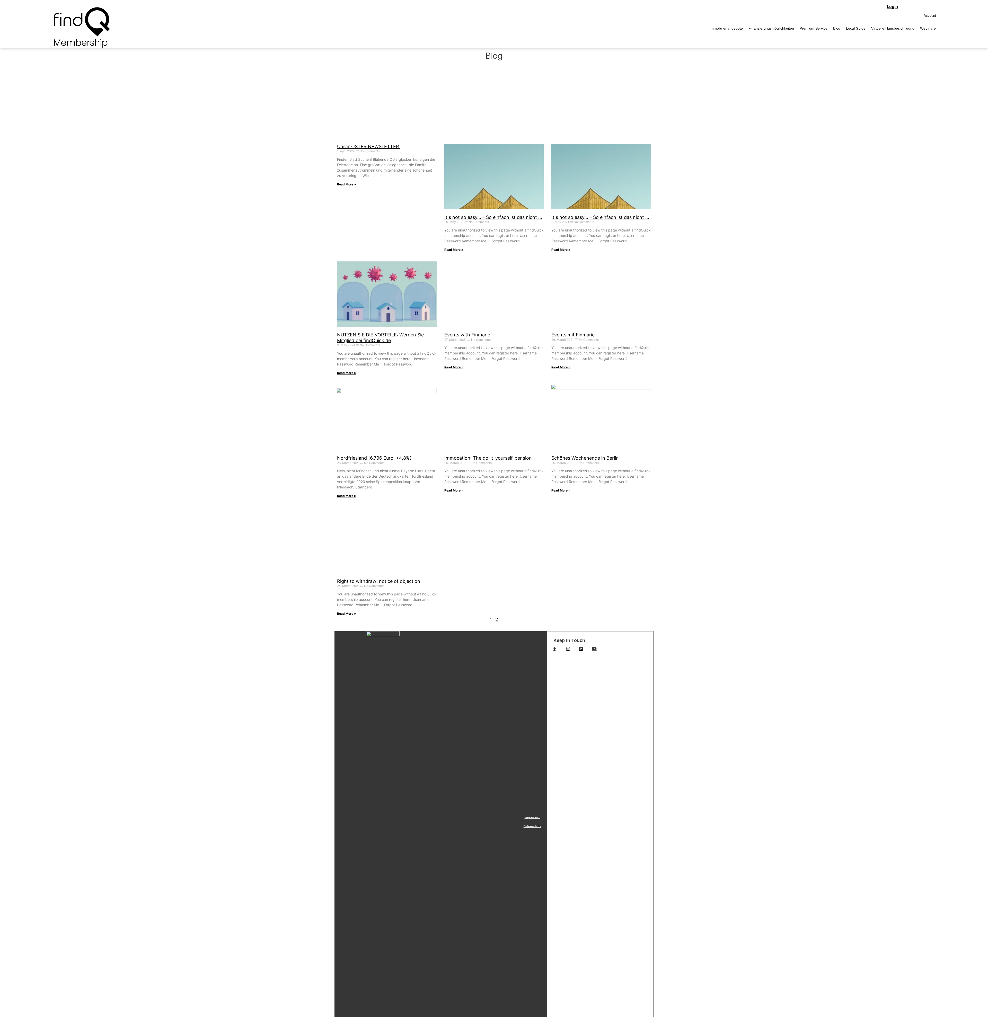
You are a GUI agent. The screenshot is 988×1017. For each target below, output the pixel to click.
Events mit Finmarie (573, 334)
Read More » (346, 184)
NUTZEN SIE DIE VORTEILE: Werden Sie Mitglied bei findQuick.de (380, 337)
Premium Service (813, 28)
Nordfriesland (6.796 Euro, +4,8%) (374, 458)
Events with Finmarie (467, 334)
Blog (836, 28)
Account (930, 15)
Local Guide (856, 28)
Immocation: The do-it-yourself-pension (488, 458)
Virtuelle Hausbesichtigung (892, 28)
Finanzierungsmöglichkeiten (771, 28)
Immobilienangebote (726, 28)
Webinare (928, 28)
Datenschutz (532, 826)
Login (892, 6)
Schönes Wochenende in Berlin (585, 458)
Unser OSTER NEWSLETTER (368, 146)
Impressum (532, 817)
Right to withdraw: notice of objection (378, 581)
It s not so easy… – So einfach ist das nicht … (493, 217)
